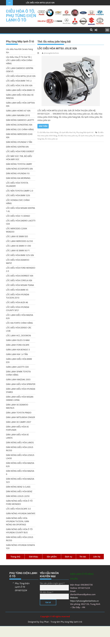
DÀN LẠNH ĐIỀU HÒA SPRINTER (20, 384)
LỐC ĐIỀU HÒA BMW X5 (17, 289)
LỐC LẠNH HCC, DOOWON (18, 335)
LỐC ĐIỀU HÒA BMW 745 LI (19, 80)
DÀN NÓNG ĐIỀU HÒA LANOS (20, 442)
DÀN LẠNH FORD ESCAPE (17, 345)
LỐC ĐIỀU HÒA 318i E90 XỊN (19, 85)
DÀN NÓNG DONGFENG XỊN (19, 124)
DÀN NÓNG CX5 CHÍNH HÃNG (20, 129)
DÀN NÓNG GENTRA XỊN (17, 146)
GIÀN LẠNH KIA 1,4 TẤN (17, 354)
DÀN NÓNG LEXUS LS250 (18, 496)
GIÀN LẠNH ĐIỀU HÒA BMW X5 (20, 90)
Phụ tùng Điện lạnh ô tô (84, 132)
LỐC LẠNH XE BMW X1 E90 (18, 245)
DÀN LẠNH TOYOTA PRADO (18, 412)
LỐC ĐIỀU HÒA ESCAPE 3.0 (18, 508)
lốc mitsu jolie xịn (51, 139)
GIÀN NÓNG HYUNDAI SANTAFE (20, 513)
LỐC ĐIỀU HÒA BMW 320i (18, 195)
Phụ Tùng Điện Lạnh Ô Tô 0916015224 (22, 587)
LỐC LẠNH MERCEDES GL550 (19, 241)
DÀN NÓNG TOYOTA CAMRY (19, 164)
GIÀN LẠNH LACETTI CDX (17, 366)
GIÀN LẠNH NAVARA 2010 (18, 115)
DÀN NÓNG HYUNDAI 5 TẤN (19, 142)
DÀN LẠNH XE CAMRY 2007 (18, 422)
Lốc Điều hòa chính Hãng (49, 132)
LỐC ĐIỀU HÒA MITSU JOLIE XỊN (26, 2)
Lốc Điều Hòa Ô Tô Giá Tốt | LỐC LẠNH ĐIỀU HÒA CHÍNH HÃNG (19, 60)
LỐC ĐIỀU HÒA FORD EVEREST (20, 151)
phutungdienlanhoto (51, 53)
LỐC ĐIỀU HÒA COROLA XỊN (19, 280)
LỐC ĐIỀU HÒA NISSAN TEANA (20, 285)
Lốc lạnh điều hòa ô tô (67, 132)
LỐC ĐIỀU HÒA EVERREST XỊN (19, 275)
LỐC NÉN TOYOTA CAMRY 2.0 (19, 190)
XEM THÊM (43, 126)
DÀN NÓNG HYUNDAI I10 (18, 173)
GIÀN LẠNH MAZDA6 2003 (18, 379)
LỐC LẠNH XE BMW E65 (17, 236)
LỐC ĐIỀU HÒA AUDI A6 (17, 302)
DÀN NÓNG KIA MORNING (18, 178)
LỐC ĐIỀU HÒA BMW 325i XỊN (20, 255)
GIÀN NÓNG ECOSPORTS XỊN (19, 168)
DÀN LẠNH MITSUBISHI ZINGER (20, 417)
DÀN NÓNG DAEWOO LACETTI (20, 120)
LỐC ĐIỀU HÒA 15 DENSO (18, 216)
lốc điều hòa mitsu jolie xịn (67, 135)
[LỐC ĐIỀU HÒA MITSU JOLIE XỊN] (71, 81)
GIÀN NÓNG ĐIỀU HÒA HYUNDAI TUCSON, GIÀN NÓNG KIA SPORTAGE (17, 521)
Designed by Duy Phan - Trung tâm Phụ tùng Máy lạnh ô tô (55, 621)
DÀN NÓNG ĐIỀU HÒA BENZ (19, 491)
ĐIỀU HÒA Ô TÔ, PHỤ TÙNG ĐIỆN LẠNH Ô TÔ (21, 15)
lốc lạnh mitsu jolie (85, 135)
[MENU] (107, 30)
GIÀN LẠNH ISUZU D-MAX (18, 340)
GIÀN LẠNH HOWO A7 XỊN (18, 110)
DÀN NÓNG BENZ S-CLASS (18, 486)
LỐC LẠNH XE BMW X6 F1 (18, 250)
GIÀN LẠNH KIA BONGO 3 (18, 349)
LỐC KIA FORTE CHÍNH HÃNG (19, 323)
